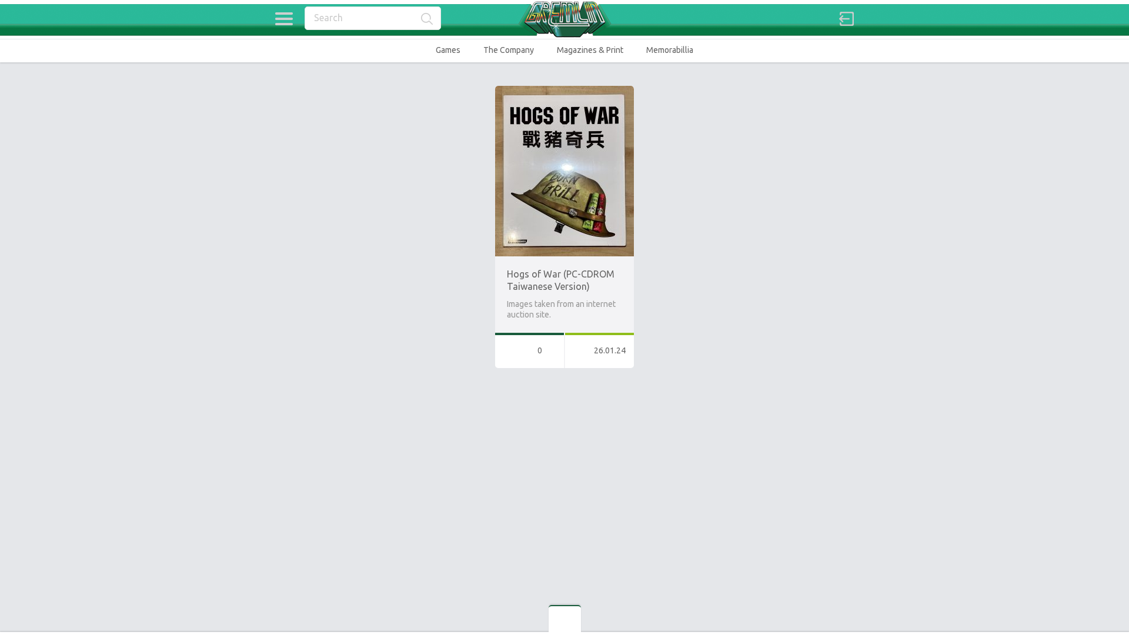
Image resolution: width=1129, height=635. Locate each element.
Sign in (846, 19)
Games (448, 50)
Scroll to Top (1092, 595)
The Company (508, 50)
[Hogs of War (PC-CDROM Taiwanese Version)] (564, 91)
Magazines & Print (590, 50)
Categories (284, 18)
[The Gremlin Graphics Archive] (564, 19)
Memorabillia (669, 50)
